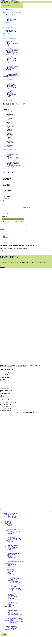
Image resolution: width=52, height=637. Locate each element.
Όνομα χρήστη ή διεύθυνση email (9, 213)
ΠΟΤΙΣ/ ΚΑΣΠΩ (11, 554)
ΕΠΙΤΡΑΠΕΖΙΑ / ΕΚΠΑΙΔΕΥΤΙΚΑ (15, 561)
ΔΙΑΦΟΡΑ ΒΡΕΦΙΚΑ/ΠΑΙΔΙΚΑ (14, 613)
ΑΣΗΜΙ (7, 44)
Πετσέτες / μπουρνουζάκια (13, 162)
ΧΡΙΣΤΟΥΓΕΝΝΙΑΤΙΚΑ (13, 520)
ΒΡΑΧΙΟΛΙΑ (13, 586)
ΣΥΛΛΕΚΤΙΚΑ (6, 22)
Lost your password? (19, 221)
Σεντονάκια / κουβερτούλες (13, 163)
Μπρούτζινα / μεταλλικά (13, 52)
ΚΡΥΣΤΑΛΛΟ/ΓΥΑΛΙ (10, 546)
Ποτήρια (10, 91)
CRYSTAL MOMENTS (13, 515)
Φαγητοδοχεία (11, 86)
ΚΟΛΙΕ (11, 590)
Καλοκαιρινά (10, 57)
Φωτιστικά (8, 172)
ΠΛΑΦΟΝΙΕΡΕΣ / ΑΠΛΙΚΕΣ (8, 191)
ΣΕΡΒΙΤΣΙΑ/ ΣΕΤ (14, 579)
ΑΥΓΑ (9, 528)
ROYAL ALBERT (11, 574)
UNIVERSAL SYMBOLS (13, 518)
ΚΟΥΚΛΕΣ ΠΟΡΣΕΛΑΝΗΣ (14, 558)
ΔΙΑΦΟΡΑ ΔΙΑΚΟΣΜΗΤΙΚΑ (12, 50)
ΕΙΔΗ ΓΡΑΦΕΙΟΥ (7, 33)
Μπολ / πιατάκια (11, 62)
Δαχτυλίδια (10, 115)
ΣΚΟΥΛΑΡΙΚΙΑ (13, 592)
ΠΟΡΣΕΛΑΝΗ (9, 64)
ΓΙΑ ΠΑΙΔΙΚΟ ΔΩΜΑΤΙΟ (7, 178)
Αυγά (9, 42)
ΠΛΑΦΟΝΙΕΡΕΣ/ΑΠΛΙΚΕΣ (11, 628)
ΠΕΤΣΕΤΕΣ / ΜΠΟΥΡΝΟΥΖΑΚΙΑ (15, 618)
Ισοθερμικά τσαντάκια (12, 85)
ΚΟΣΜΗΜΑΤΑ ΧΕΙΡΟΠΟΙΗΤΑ (10, 136)
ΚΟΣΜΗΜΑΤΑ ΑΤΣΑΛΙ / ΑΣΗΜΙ (10, 125)
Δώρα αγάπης (11, 56)
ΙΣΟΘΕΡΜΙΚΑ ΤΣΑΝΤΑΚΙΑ (14, 566)
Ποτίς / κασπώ (11, 68)
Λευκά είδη (10, 99)
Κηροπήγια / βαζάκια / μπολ (14, 49)
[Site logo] (2, 200)
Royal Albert (10, 93)
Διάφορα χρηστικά (12, 94)
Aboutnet (34, 412)
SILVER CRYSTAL (12, 517)
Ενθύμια (10, 48)
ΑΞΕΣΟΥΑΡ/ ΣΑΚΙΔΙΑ (12, 609)
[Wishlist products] (26, 205)
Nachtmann (10, 88)
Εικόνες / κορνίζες (12, 46)
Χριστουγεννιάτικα (12, 19)
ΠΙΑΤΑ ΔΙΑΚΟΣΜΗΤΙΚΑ (13, 553)
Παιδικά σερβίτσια (12, 166)
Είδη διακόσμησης (12, 31)
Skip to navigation (4, 0)
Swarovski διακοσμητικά (12, 12)
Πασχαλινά (10, 59)
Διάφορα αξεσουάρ (10, 117)
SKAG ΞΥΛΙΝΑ (11, 612)
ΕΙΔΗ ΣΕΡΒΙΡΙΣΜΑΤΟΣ (13, 571)
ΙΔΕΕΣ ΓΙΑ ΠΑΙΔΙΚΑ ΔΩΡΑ (12, 151)
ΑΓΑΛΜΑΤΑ (10, 556)
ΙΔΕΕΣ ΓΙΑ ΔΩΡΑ (9, 30)
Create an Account (8, 210)
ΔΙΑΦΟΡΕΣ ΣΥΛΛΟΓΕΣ (11, 14)
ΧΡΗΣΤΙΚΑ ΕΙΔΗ (9, 95)
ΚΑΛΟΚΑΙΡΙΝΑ (11, 542)
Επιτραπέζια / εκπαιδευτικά (13, 158)
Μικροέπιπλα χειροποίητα (13, 75)
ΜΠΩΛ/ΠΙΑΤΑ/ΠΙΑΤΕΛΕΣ (16, 578)
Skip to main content (12, 0)
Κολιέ (9, 122)
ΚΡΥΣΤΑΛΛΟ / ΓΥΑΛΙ (11, 60)
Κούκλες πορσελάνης (12, 73)
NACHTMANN (11, 570)
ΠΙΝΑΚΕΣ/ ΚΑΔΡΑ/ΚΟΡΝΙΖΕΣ (14, 539)
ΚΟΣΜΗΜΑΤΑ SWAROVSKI (9, 112)
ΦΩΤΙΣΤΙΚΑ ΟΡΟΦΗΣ (6, 197)
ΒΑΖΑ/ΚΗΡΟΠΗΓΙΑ (12, 547)
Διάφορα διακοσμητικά (13, 43)
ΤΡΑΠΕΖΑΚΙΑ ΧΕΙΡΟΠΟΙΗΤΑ (14, 560)
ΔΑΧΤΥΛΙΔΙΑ (13, 587)
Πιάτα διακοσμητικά (12, 67)
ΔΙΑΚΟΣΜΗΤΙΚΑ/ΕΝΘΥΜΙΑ (14, 610)
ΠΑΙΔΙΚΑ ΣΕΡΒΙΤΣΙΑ (12, 622)
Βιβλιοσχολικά (8, 27)
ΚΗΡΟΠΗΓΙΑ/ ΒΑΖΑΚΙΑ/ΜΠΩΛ (15, 534)
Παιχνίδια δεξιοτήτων (12, 159)
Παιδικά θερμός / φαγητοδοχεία (14, 165)
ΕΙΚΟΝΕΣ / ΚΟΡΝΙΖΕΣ (13, 532)
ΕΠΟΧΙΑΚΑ (8, 54)
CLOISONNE (9, 41)
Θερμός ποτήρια (11, 84)
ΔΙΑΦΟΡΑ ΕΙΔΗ (11, 537)
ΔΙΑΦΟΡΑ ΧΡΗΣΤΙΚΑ (12, 576)
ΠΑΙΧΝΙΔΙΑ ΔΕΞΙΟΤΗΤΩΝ (14, 615)
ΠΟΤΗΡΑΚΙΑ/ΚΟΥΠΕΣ (13, 623)
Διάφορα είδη (11, 51)
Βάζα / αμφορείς (11, 65)
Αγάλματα (10, 70)
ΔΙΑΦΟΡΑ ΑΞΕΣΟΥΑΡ (15, 588)
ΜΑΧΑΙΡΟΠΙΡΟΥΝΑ (15, 581)
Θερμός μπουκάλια (12, 83)
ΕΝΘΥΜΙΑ (10, 533)
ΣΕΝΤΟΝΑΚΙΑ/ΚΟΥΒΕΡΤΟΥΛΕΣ (15, 619)
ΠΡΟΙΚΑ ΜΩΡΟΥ (10, 161)
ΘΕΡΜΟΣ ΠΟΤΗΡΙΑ (12, 565)
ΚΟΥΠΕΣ (12, 577)
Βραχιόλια (10, 114)
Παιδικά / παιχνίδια (10, 149)
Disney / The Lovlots (12, 17)
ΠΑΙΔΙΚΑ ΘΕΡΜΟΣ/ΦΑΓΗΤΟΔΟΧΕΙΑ (16, 621)
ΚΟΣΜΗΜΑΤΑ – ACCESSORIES (12, 584)
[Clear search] (48, 250)
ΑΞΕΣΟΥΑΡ (6, 109)
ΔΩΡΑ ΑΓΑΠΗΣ (11, 541)
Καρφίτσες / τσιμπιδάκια (11, 120)
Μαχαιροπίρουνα (11, 97)
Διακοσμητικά (11, 72)
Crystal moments (11, 15)
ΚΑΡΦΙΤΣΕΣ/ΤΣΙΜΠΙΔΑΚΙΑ (16, 589)
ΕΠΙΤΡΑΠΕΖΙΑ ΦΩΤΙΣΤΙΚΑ (7, 185)
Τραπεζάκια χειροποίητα (13, 74)
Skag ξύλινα (10, 156)
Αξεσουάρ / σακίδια (12, 153)
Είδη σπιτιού (7, 79)
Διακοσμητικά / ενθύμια (13, 154)
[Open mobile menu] (26, 227)
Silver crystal (10, 18)
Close (1, 509)
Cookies (4, 634)
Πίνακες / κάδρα (11, 53)
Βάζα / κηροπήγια (11, 61)
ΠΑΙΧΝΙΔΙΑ (8, 155)
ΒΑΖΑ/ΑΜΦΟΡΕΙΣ (12, 550)
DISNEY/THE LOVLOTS (13, 516)
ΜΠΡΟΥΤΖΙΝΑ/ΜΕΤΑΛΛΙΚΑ (14, 538)
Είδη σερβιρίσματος (12, 90)
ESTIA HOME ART (10, 82)
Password (4, 216)
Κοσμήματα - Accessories (15, 104)
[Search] (26, 202)
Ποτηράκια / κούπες (12, 167)
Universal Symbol (11, 20)
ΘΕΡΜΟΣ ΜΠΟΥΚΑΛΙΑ (13, 564)
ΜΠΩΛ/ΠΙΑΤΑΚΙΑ (12, 548)
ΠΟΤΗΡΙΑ (10, 572)
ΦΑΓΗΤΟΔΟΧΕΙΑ (12, 568)
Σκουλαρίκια (11, 123)
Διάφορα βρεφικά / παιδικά (13, 157)
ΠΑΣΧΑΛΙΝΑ (11, 544)
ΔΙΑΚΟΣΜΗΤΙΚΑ (11, 557)
